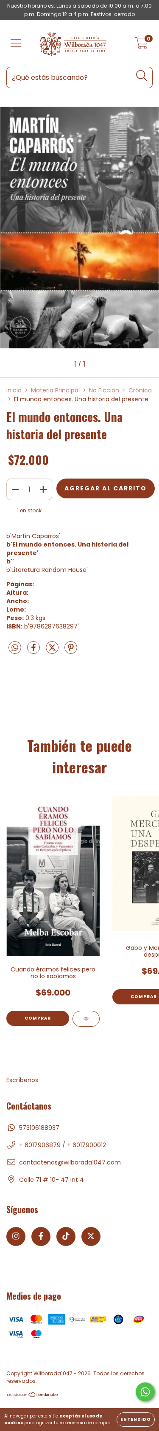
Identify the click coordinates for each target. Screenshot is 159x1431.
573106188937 (39, 1128)
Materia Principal (55, 390)
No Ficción (104, 390)
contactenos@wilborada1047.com (70, 1162)
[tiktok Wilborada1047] (65, 1236)
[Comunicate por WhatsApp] (145, 1391)
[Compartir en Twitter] (53, 651)
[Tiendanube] (32, 1395)
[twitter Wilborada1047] (90, 1236)
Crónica (140, 390)
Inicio (14, 390)
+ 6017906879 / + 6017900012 (62, 1145)
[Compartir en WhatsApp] (14, 648)
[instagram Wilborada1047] (15, 1236)
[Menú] (15, 44)
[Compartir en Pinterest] (70, 651)
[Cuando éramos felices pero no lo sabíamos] (86, 1019)
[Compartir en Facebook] (34, 651)
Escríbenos (22, 1080)
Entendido (135, 1419)
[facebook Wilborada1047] (40, 1236)
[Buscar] (142, 76)
